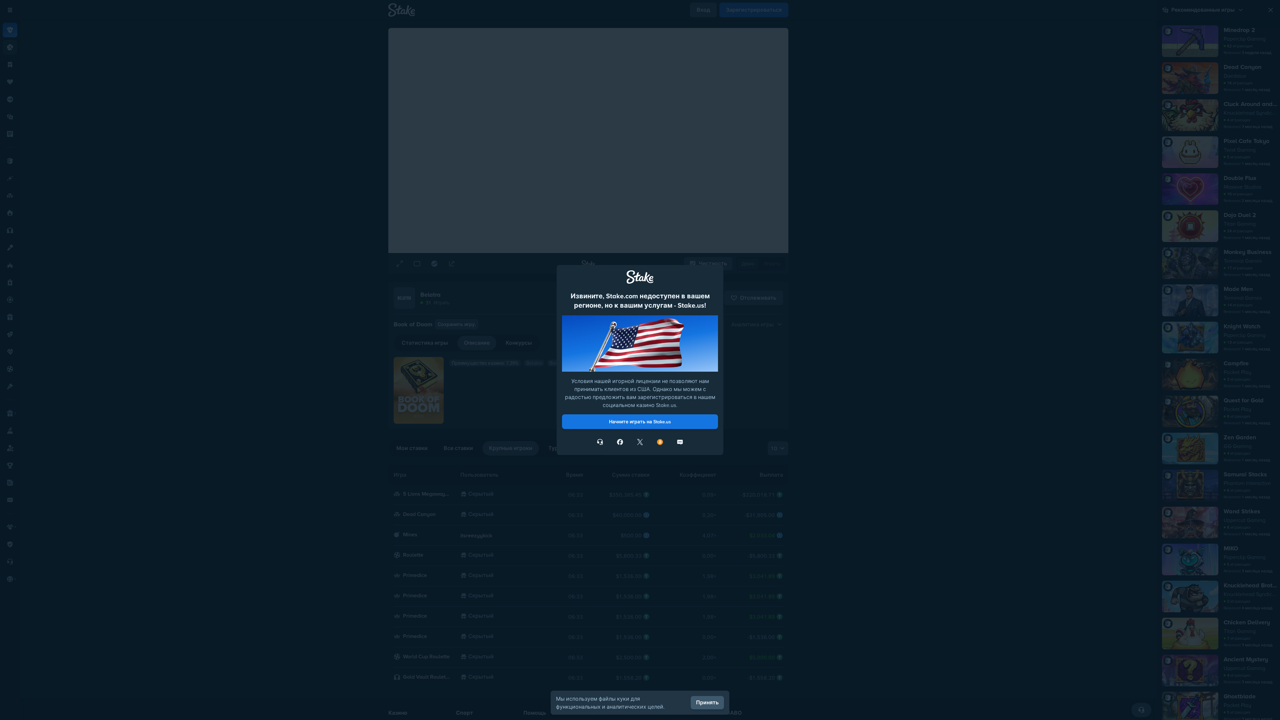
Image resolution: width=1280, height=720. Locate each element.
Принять (707, 702)
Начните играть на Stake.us (640, 421)
